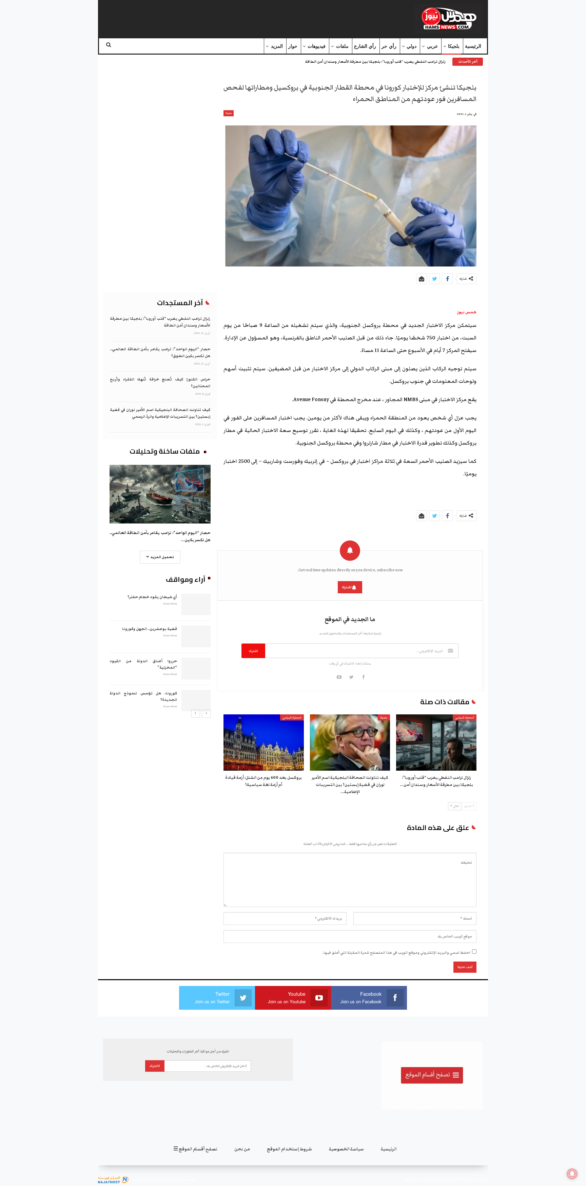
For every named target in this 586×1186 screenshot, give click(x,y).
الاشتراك (155, 1066)
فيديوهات (317, 46)
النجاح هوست (142, 1179)
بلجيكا (454, 46)
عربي (432, 46)
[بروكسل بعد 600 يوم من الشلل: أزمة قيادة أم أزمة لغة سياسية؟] (263, 742)
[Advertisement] (233, 17)
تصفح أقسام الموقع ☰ (195, 1149)
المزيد (277, 46)
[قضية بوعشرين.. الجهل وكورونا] (196, 636)
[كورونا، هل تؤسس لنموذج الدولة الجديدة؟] (196, 701)
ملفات (342, 46)
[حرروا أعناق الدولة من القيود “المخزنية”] (196, 668)
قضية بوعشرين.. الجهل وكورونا (149, 629)
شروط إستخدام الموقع (289, 1149)
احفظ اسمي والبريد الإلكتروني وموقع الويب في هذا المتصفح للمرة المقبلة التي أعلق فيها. (396, 952)
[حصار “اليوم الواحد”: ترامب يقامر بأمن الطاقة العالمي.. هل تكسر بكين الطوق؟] (160, 494)
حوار (292, 46)
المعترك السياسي (464, 717)
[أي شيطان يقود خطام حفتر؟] (196, 604)
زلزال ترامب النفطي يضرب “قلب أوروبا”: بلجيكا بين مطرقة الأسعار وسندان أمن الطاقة (375, 61)
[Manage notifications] (572, 1173)
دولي (411, 46)
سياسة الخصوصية (346, 1149)
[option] (160, 652)
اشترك (347, 587)
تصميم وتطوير (182, 1179)
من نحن (242, 1149)
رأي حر (389, 46)
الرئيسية (473, 46)
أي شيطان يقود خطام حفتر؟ (152, 597)
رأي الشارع (365, 46)
